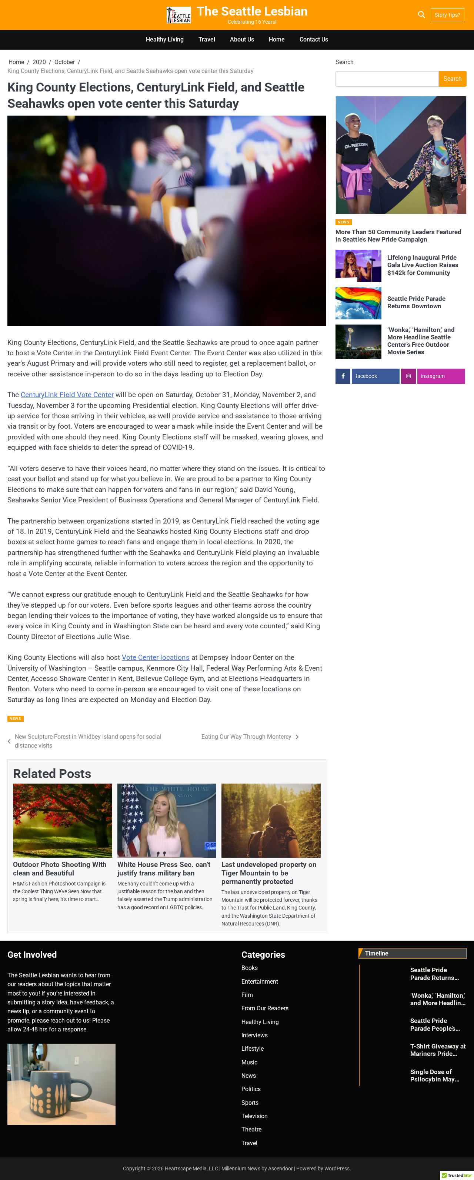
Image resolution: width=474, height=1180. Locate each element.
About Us (242, 39)
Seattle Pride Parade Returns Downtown (416, 302)
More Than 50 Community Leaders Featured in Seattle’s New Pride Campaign (398, 235)
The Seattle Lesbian (252, 11)
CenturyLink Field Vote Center (67, 394)
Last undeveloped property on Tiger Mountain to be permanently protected (269, 873)
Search (345, 62)
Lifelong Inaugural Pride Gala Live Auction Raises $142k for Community (422, 265)
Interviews (254, 1035)
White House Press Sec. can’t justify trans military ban (163, 868)
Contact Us (314, 39)
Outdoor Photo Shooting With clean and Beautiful (60, 868)
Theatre (251, 1129)
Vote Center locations (156, 657)
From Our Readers (264, 1008)
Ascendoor (280, 1168)
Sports (249, 1102)
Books (249, 967)
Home (277, 39)
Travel (206, 39)
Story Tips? (447, 15)
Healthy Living (165, 39)
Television (254, 1116)
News (15, 719)
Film (247, 994)
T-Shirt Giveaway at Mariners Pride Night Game (438, 1054)
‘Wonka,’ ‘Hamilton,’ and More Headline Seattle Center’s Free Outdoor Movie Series (421, 341)
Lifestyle (252, 1048)
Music (249, 1062)
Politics (251, 1089)
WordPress (337, 1168)
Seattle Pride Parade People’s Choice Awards (432, 1028)
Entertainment (259, 981)
